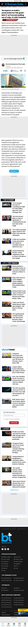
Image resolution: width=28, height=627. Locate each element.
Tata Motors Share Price (7, 578)
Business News (4, 6)
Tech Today (6, 559)
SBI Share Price (19, 602)
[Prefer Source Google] (5, 71)
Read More (13, 171)
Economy (18, 557)
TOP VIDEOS (13, 263)
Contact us (16, 612)
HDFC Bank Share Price (7, 580)
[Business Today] (14, 4)
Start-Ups (5, 566)
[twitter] (8, 549)
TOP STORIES (8, 200)
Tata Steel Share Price (20, 580)
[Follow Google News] (14, 71)
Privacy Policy (17, 615)
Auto (16, 568)
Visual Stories (18, 561)
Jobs (4, 570)
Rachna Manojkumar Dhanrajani (15, 64)
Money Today (19, 559)
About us (4, 612)
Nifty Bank (5, 590)
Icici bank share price (7, 604)
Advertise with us (6, 615)
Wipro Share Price (20, 604)
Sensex (5, 588)
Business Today (18, 1)
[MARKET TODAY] (8, 349)
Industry (5, 568)
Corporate (6, 561)
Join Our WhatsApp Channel (13, 59)
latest (9, 6)
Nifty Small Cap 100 (20, 590)
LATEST (6, 429)
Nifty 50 (17, 588)
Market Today (6, 557)
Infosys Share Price (7, 602)
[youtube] (5, 549)
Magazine (18, 564)
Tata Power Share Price (7, 607)
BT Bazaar (25, 1)
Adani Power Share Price (20, 578)
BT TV (16, 566)
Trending (5, 564)
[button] (25, 625)
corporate (14, 6)
